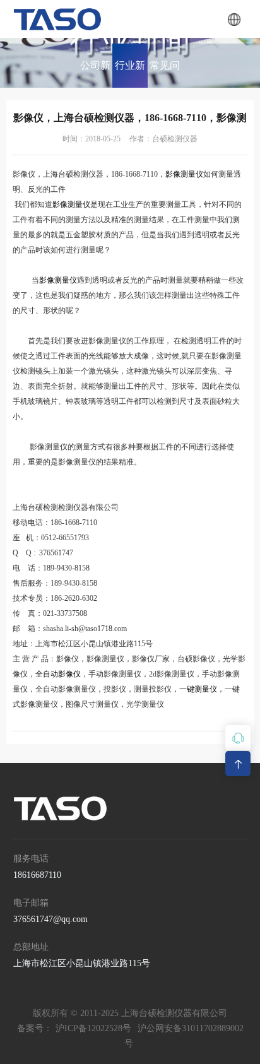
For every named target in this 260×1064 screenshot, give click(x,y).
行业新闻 (130, 74)
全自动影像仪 (58, 674)
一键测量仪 (198, 689)
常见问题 (165, 74)
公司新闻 (95, 74)
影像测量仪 (184, 174)
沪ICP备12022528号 (93, 1028)
